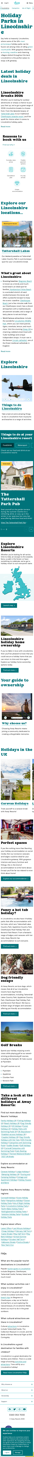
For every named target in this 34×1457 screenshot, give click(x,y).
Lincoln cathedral (19, 340)
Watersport (22, 445)
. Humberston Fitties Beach (20, 289)
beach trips (5, 1297)
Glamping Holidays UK (10, 1174)
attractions (12, 1326)
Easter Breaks (6, 1234)
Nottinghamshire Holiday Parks (13, 1211)
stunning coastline (9, 52)
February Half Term (23, 1231)
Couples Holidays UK (9, 1137)
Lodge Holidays (22, 1171)
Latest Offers (6, 1228)
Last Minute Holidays (21, 1228)
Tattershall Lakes (8, 114)
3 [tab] (17, 245)
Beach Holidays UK (11, 1123)
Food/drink (7, 445)
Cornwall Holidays (8, 1198)
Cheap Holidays (7, 1231)
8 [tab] (21, 399)
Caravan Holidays (8, 1171)
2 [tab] (16, 245)
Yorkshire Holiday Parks (10, 1214)
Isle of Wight (26, 8)
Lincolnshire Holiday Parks (17, 1206)
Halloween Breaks (8, 1242)
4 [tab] (19, 245)
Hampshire (15, 8)
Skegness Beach (25, 281)
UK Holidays (16, 1126)
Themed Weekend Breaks (19, 1154)
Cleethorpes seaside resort (12, 116)
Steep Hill (27, 329)
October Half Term (16, 1239)
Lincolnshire (5, 8)
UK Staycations (24, 1131)
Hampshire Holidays (15, 1200)
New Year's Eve (7, 1245)
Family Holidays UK (8, 1120)
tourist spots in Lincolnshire (18, 1269)
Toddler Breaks (13, 1145)
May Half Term (19, 1234)
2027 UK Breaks (7, 1156)
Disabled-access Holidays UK (13, 1134)
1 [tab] (14, 245)
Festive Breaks (23, 1242)
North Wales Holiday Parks (12, 1209)
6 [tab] (18, 399)
